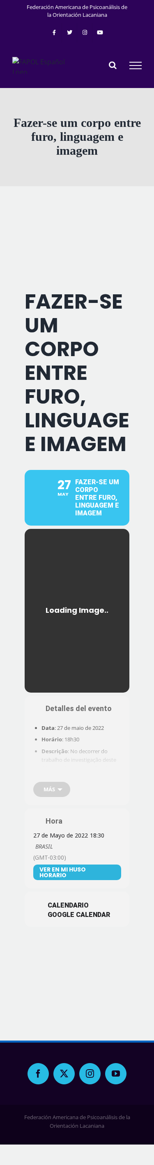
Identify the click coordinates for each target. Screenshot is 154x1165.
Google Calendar (79, 915)
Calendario (68, 905)
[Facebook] (38, 1073)
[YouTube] (115, 1073)
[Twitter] (64, 1073)
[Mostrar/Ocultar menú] (135, 65)
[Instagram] (90, 1073)
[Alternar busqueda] (113, 65)
